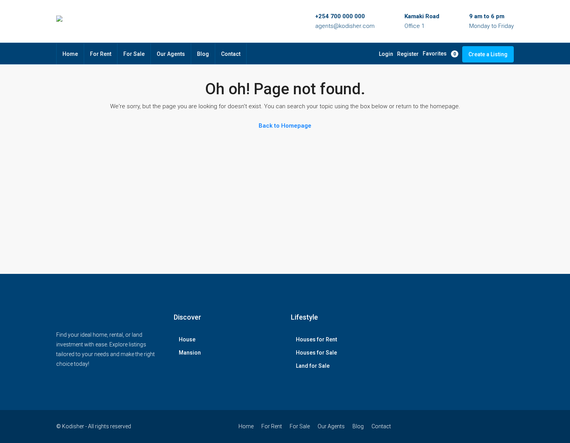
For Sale (134, 54)
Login (386, 54)
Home (70, 54)
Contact (230, 54)
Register (408, 54)
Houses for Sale (316, 353)
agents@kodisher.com (345, 25)
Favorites (439, 53)
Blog (203, 54)
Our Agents (171, 54)
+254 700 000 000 (340, 16)
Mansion (190, 353)
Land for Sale (313, 366)
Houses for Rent (316, 339)
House (187, 339)
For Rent (100, 54)
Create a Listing (488, 54)
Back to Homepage (285, 125)
